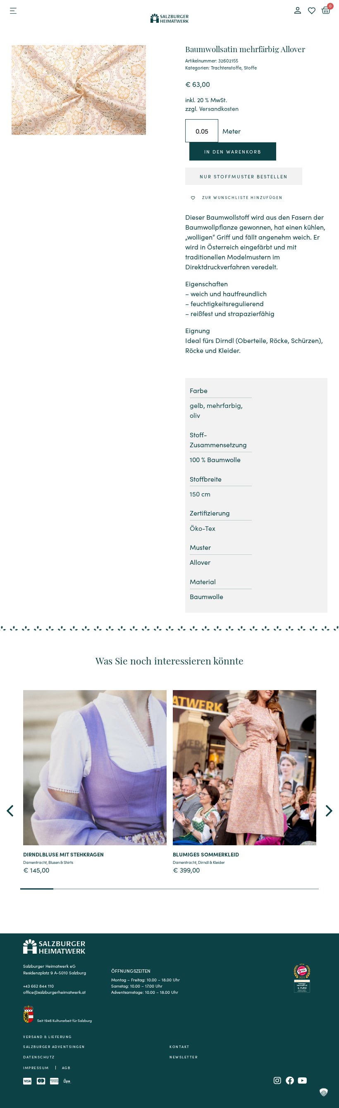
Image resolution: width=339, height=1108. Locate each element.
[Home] (169, 17)
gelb (196, 405)
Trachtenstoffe (226, 67)
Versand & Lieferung (47, 1036)
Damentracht (35, 862)
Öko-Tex (202, 527)
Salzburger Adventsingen (54, 1046)
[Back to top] (323, 1057)
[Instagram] (277, 1081)
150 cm (200, 493)
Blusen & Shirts (60, 862)
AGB (66, 1068)
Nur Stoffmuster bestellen (244, 176)
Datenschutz (39, 1057)
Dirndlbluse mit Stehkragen (63, 854)
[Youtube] (302, 1081)
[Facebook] (290, 1081)
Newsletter (184, 1057)
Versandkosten (219, 108)
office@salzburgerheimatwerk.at (54, 992)
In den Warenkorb (232, 151)
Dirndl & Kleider (211, 862)
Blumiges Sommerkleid (206, 854)
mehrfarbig (224, 405)
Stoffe (250, 67)
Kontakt (180, 1046)
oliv (195, 415)
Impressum (36, 1068)
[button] (13, 10)
